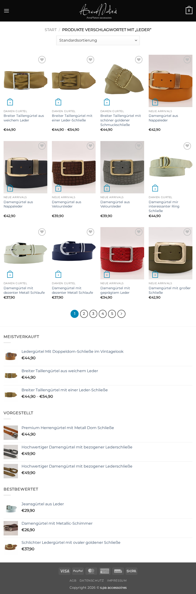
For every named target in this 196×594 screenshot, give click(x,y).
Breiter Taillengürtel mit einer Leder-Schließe (72, 118)
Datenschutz (92, 580)
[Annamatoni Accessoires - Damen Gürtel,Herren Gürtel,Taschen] (98, 11)
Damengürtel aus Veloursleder (66, 204)
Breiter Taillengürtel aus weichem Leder (24, 118)
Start (51, 29)
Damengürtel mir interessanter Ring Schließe (164, 206)
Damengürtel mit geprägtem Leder (115, 290)
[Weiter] (121, 314)
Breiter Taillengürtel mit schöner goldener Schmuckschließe (120, 120)
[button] (6, 10)
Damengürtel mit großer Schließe (170, 290)
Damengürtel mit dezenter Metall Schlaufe (24, 290)
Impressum (117, 580)
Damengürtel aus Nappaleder (163, 118)
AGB (73, 580)
